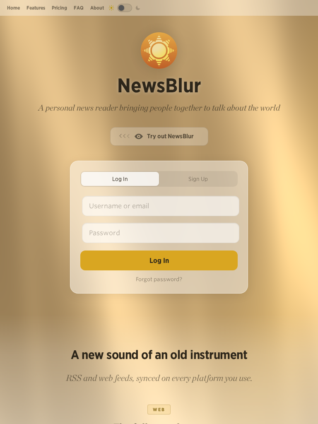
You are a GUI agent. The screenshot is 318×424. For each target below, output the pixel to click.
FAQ (79, 8)
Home (13, 8)
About (97, 8)
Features (35, 8)
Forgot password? (159, 279)
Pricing (59, 8)
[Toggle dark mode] (124, 8)
